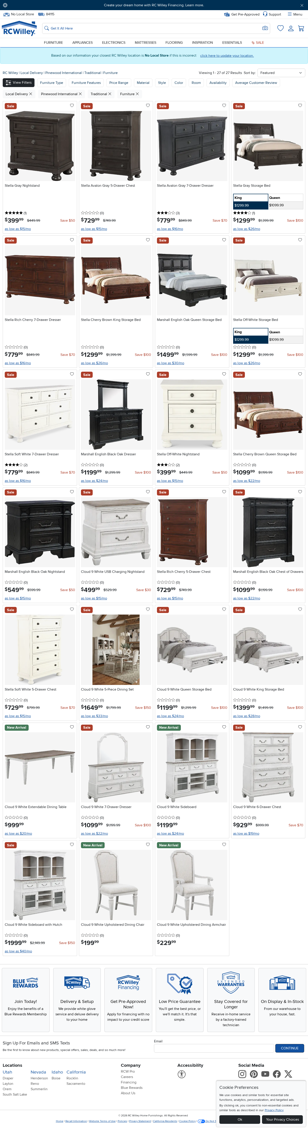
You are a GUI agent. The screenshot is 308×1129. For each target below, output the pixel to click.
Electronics (113, 42)
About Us (128, 1093)
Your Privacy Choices (282, 1119)
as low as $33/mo (94, 716)
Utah (7, 1072)
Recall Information (76, 1121)
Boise (56, 1078)
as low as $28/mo (246, 716)
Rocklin (72, 1078)
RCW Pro (128, 1071)
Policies (122, 1121)
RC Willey (10, 73)
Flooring (174, 42)
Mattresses (145, 42)
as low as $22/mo (246, 481)
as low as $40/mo (18, 951)
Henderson (39, 1078)
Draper (8, 1078)
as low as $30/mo (170, 363)
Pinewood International (64, 73)
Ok (240, 1119)
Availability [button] (218, 83)
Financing (128, 1082)
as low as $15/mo (18, 229)
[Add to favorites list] (72, 105)
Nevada (38, 1072)
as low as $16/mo (170, 229)
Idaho (57, 1072)
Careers (127, 1077)
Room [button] (196, 83)
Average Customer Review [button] (256, 83)
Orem (7, 1089)
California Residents (165, 1121)
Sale (259, 42)
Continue (290, 1048)
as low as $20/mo (18, 833)
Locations (12, 1065)
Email (158, 1041)
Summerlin (39, 1089)
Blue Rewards (132, 1087)
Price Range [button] (118, 83)
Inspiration (202, 42)
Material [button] (143, 83)
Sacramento (76, 1083)
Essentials (232, 42)
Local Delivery (32, 73)
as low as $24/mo (94, 481)
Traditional (93, 73)
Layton (8, 1083)
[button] (34, 5)
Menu (297, 14)
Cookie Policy (187, 1121)
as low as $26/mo (246, 229)
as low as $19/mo (246, 833)
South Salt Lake (15, 1094)
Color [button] (179, 83)
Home (59, 1121)
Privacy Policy (274, 1110)
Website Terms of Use (102, 1121)
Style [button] (162, 83)
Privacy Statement (140, 1121)
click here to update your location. (227, 55)
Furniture (53, 42)
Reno (35, 1083)
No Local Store (22, 13)
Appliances (82, 42)
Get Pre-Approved (245, 14)
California (76, 1072)
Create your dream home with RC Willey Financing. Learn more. (154, 5)
